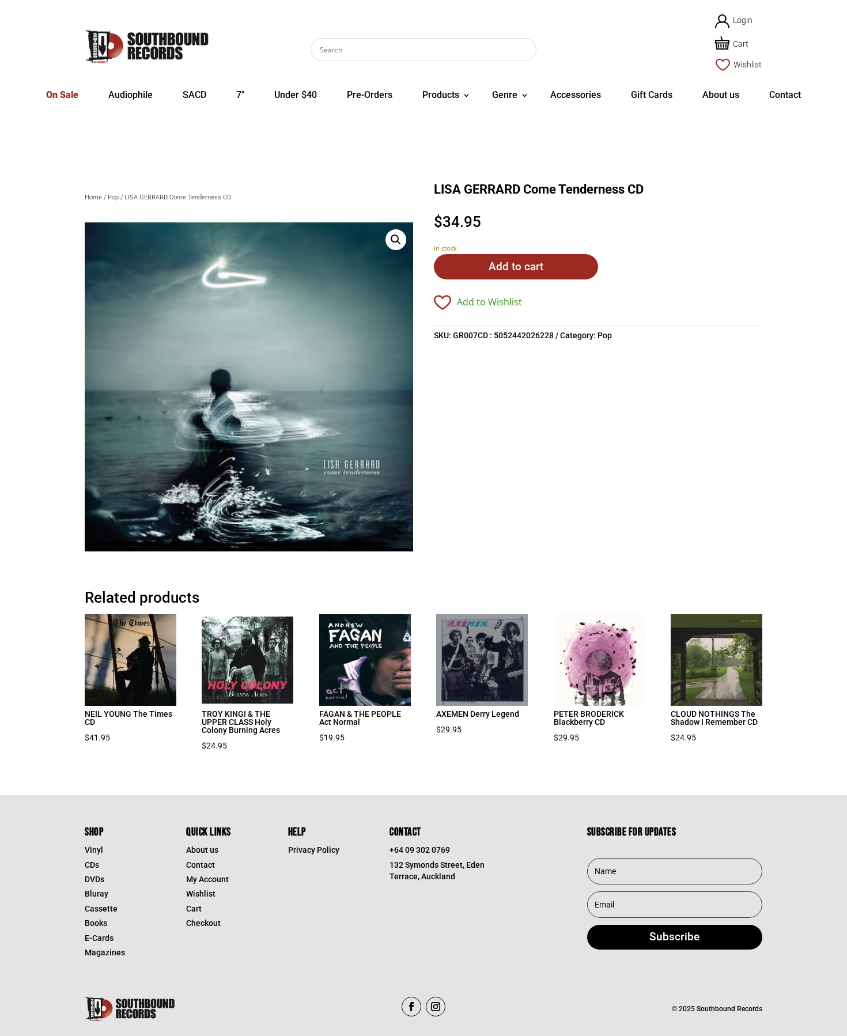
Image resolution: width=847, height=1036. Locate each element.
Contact (785, 94)
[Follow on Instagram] (435, 1006)
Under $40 (295, 94)
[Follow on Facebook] (411, 1006)
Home (93, 197)
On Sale (62, 94)
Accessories (575, 94)
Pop (113, 197)
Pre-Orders (369, 94)
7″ (240, 94)
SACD (194, 94)
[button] (395, 239)
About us (720, 94)
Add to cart (516, 266)
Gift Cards (651, 94)
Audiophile (130, 94)
